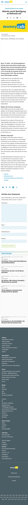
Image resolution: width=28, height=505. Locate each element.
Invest (3, 381)
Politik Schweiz (6, 341)
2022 (14, 495)
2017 (1, 497)
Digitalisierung (6, 405)
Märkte (4, 385)
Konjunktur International (8, 361)
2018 (26, 495)
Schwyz (4, 351)
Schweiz (4, 337)
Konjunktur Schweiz (7, 343)
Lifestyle (4, 425)
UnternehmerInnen (7, 458)
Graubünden (5, 349)
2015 (8, 497)
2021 (17, 495)
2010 (23, 497)
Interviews (4, 432)
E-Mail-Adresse (5, 231)
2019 (23, 495)
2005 (12, 499)
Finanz (3, 369)
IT (2, 401)
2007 (6, 499)
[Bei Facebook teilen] (11, 18)
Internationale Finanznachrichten (10, 375)
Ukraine (4, 450)
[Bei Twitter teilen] (7, 18)
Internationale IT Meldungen (9, 409)
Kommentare (5, 456)
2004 (16, 499)
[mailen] (20, 18)
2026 (2, 495)
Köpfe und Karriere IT (7, 411)
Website (3, 238)
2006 (9, 499)
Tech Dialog (5, 415)
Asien (3, 387)
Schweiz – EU (5, 452)
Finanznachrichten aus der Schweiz (14, 8)
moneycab (5, 34)
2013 (14, 497)
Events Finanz (5, 379)
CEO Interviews (6, 434)
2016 (5, 497)
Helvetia (6, 174)
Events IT (4, 413)
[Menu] (2, 2)
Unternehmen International (9, 357)
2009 (26, 497)
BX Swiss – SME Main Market (9, 373)
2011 (20, 497)
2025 (5, 495)
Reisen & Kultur (6, 421)
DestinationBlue (6, 429)
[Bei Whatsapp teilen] (14, 18)
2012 (17, 497)
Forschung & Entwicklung (8, 448)
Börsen (3, 393)
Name (3, 225)
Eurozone (4, 389)
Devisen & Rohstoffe (7, 395)
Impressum (14, 473)
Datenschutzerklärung (14, 476)
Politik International (7, 359)
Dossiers (4, 446)
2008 (3, 499)
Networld (4, 417)
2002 (22, 499)
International (5, 355)
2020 (20, 495)
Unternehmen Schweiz (7, 339)
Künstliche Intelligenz (7, 403)
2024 (8, 495)
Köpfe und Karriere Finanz (9, 377)
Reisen (3, 427)
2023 (11, 495)
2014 (11, 497)
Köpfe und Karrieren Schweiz (9, 347)
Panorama (4, 363)
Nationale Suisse (8, 176)
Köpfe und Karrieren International (11, 365)
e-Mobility (4, 444)
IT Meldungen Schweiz (8, 407)
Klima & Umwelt (6, 440)
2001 (25, 499)
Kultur (3, 423)
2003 (19, 499)
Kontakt (14, 480)
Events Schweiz (6, 345)
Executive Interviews (7, 436)
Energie (4, 442)
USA (3, 391)
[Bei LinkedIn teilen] (17, 18)
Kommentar (4, 203)
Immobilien (5, 454)
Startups (4, 399)
